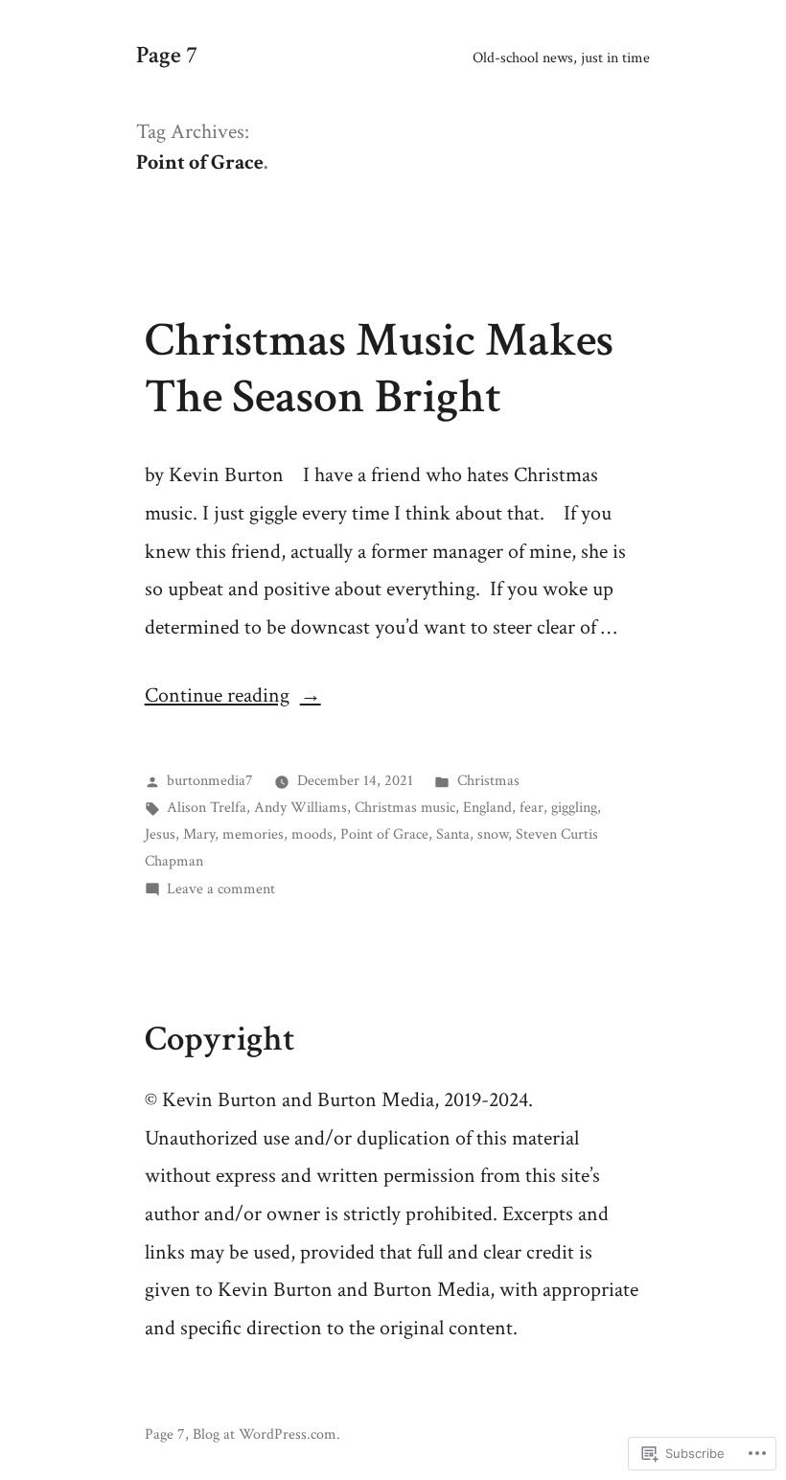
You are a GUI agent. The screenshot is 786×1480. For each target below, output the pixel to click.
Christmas (488, 780)
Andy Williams (300, 807)
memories (253, 834)
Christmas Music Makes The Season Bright (379, 369)
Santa (453, 834)
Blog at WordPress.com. (266, 1434)
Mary (199, 834)
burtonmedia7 (210, 780)
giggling (574, 807)
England (487, 807)
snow (492, 834)
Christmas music (405, 807)
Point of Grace (384, 834)
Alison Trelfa (206, 807)
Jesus (160, 834)
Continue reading (217, 695)
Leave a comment (221, 888)
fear (531, 807)
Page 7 (166, 55)
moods (312, 834)
